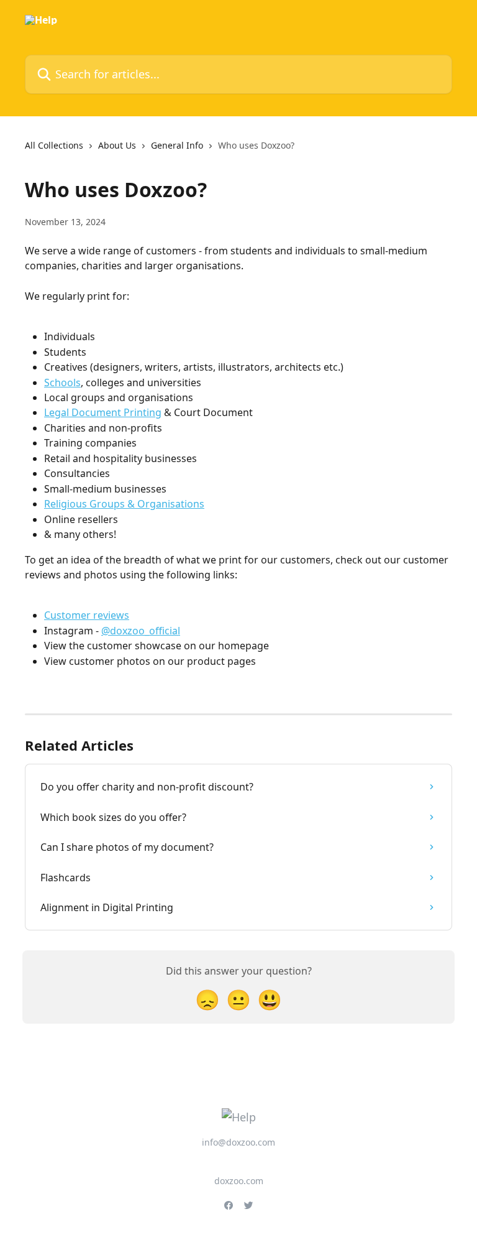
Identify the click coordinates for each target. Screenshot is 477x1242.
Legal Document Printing (102, 412)
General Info (177, 145)
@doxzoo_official (140, 630)
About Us (117, 145)
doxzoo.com (238, 1181)
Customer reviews (86, 615)
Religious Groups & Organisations (124, 504)
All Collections (54, 145)
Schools (62, 382)
